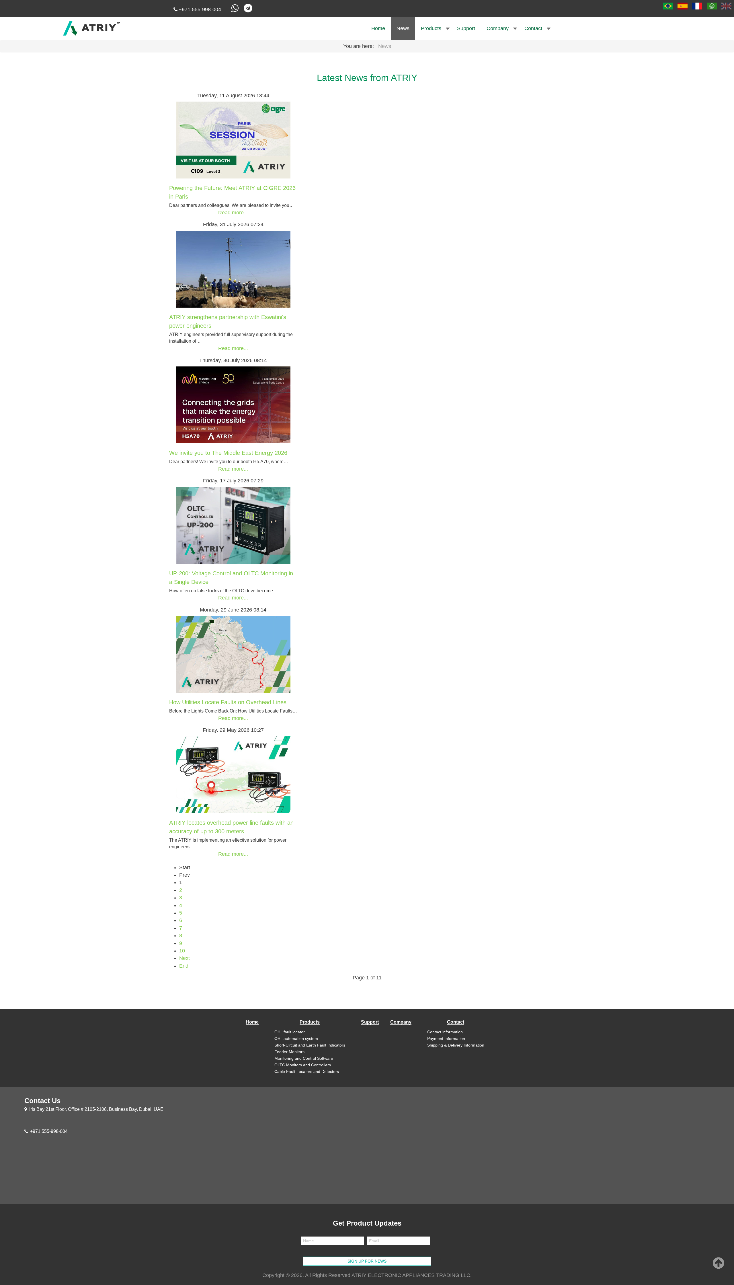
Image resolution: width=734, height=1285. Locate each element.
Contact (533, 28)
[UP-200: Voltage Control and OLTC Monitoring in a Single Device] (233, 525)
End (183, 966)
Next (184, 958)
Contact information (445, 1032)
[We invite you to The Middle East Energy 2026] (233, 404)
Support (466, 28)
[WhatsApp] (235, 9)
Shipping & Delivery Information (455, 1045)
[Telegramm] (249, 9)
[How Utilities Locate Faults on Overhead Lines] (233, 654)
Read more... (233, 213)
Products (431, 28)
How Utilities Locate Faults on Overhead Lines (227, 702)
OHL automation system (296, 1038)
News (403, 28)
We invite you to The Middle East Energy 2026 (228, 453)
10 (182, 951)
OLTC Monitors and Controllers (302, 1065)
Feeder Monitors (289, 1051)
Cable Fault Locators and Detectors (306, 1071)
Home (378, 28)
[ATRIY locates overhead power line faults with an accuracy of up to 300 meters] (233, 774)
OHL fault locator (289, 1032)
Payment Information (446, 1038)
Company (498, 28)
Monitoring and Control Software (303, 1058)
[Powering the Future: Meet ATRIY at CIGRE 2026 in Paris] (233, 140)
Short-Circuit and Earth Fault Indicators (309, 1045)
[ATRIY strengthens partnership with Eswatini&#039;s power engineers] (233, 268)
